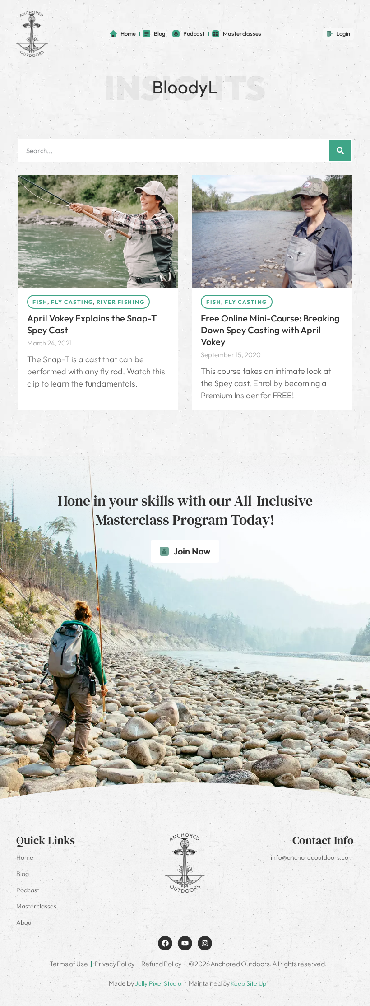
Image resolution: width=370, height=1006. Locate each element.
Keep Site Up (248, 983)
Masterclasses (36, 906)
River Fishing (121, 301)
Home (24, 857)
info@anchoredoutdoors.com (312, 857)
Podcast (27, 890)
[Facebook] (165, 943)
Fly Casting (72, 301)
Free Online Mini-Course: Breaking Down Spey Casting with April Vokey (270, 329)
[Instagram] (205, 943)
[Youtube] (185, 943)
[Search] (340, 150)
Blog (22, 874)
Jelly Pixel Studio (158, 983)
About (24, 922)
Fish (39, 301)
